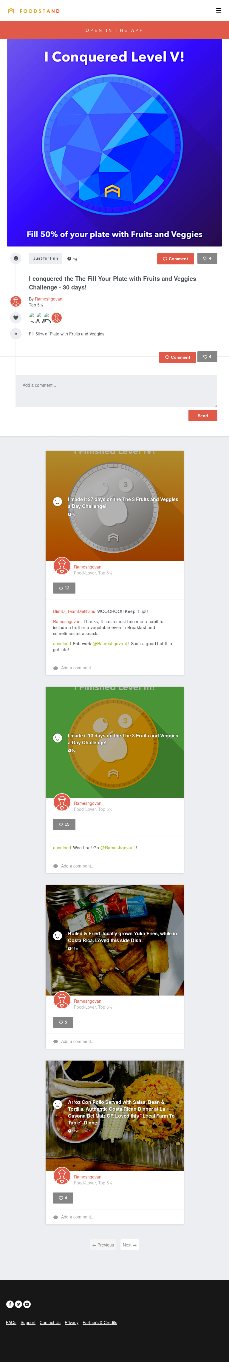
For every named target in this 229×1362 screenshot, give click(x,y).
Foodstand (33, 10)
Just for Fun (45, 258)
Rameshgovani (49, 299)
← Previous (103, 1245)
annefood (62, 643)
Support (28, 1322)
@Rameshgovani (110, 643)
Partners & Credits (100, 1322)
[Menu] (219, 10)
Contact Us (50, 1322)
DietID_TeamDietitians (74, 611)
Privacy (71, 1322)
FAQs (11, 1322)
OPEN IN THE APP (115, 30)
